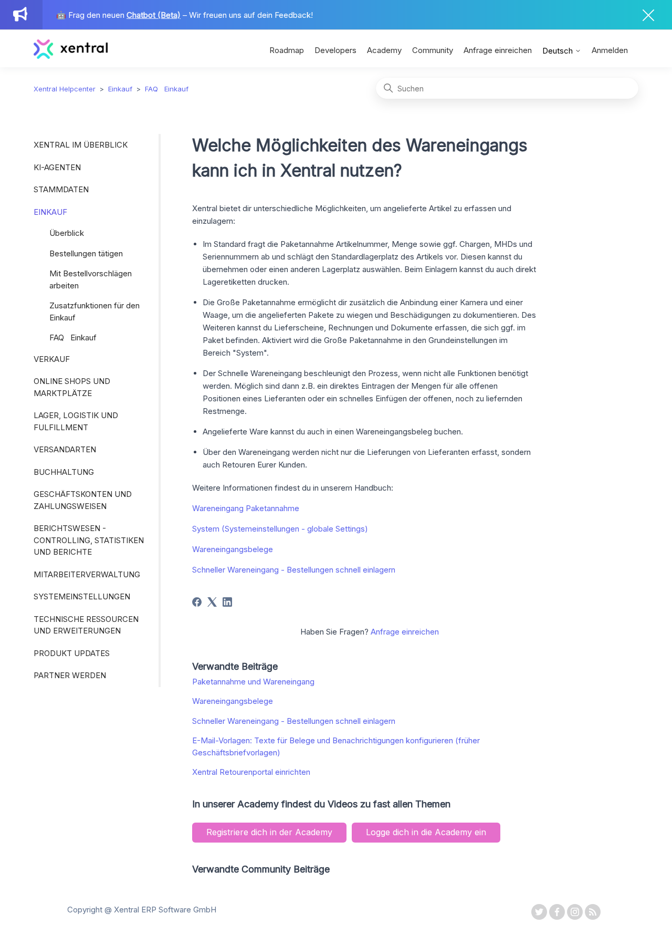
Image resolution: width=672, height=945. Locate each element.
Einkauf (120, 89)
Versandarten (65, 449)
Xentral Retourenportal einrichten (251, 772)
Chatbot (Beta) (154, 15)
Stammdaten (61, 189)
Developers (335, 50)
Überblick (66, 233)
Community (432, 50)
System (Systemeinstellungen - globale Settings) (280, 529)
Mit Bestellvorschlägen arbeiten (90, 279)
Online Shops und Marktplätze (72, 387)
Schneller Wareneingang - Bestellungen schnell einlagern (293, 570)
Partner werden (70, 675)
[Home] (71, 56)
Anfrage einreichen (498, 50)
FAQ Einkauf (166, 89)
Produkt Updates (72, 653)
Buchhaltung (64, 472)
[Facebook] (197, 602)
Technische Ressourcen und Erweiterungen (86, 625)
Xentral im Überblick (81, 145)
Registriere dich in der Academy (269, 832)
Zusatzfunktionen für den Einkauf (94, 311)
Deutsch (558, 50)
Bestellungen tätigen (86, 253)
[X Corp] (212, 602)
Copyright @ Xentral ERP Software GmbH (141, 910)
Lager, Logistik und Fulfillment (76, 421)
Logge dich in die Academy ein (426, 832)
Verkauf (52, 359)
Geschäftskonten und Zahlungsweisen (83, 500)
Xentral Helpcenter (65, 89)
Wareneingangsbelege (232, 549)
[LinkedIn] (227, 602)
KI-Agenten (57, 167)
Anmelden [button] (610, 50)
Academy (384, 50)
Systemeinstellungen (82, 596)
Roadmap (286, 50)
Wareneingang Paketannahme (245, 508)
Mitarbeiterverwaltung (87, 574)
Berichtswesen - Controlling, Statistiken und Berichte (89, 540)
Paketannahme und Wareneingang (253, 682)
